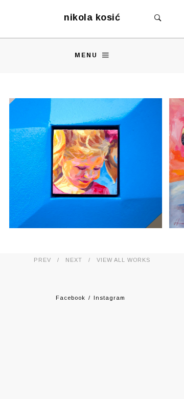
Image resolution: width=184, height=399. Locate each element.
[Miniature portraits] (85, 163)
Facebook (70, 298)
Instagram (109, 298)
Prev (42, 260)
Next (73, 260)
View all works (123, 260)
